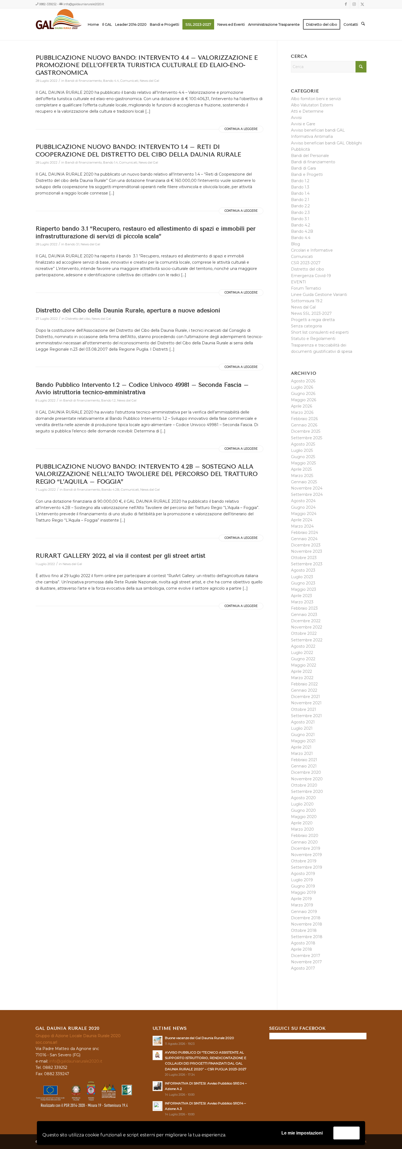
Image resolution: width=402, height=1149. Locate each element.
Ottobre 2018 (304, 930)
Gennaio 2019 (304, 911)
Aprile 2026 (301, 406)
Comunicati (129, 81)
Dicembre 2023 (306, 545)
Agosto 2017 (303, 968)
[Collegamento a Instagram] (354, 4)
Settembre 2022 (306, 640)
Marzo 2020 (302, 829)
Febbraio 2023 (304, 608)
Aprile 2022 (301, 671)
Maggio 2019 (303, 892)
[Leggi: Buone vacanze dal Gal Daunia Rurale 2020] (157, 1041)
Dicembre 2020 (306, 772)
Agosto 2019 (303, 873)
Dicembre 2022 (306, 620)
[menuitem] (93, 24)
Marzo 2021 (302, 753)
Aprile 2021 (301, 747)
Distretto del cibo (77, 319)
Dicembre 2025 (305, 431)
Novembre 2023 (306, 551)
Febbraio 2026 (304, 418)
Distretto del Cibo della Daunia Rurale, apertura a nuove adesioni (128, 310)
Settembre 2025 (306, 437)
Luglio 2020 (302, 804)
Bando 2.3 (300, 212)
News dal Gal (149, 81)
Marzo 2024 (302, 526)
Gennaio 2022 (304, 690)
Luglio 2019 (302, 879)
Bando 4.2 (300, 225)
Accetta (346, 1132)
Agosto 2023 (303, 570)
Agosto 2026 (303, 381)
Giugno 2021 (303, 734)
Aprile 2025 (301, 469)
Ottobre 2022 (304, 633)
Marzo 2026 (302, 412)
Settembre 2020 (307, 791)
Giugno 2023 (303, 583)
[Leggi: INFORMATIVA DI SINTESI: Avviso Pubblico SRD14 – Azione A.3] (157, 1106)
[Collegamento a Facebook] (346, 4)
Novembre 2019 (306, 854)
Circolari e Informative (312, 250)
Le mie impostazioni (302, 1133)
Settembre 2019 (306, 867)
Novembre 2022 (306, 627)
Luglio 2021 (302, 728)
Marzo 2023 (302, 602)
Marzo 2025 (302, 475)
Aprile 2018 (301, 949)
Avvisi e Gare (303, 123)
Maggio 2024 (303, 513)
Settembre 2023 (306, 564)
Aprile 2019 (301, 898)
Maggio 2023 (303, 589)
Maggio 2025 (303, 463)
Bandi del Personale (310, 155)
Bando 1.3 (300, 187)
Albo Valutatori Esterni (312, 105)
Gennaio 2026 (304, 425)
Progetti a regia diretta (313, 319)
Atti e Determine (307, 111)
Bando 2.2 (300, 205)
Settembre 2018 (306, 936)
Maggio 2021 (303, 740)
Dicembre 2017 (305, 955)
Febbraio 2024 (304, 532)
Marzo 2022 (302, 677)
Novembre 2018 (306, 924)
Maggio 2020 (304, 816)
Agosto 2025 (303, 444)
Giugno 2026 (303, 393)
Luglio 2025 (302, 450)
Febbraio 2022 (304, 684)
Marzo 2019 (302, 905)
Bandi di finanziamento (83, 81)
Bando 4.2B (110, 489)
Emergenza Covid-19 (311, 275)
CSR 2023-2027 (306, 262)
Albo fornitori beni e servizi (316, 98)
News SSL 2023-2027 (311, 313)
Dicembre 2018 (306, 917)
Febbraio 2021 (304, 759)
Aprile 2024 (301, 519)
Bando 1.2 (108, 400)
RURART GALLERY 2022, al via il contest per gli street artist (120, 555)
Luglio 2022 (302, 652)
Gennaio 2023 (304, 614)
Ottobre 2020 (304, 785)
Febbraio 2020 (304, 835)
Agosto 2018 (303, 943)
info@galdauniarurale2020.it (83, 4)
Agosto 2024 (303, 500)
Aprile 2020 (302, 823)
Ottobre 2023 (304, 557)
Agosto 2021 (303, 722)
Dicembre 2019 (305, 848)
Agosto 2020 (303, 797)
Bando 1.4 (110, 162)
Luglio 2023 (302, 576)
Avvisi (296, 117)
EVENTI (298, 282)
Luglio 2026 (302, 387)
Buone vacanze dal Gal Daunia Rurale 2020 (199, 1038)
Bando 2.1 (300, 199)
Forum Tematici (306, 288)
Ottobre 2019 (303, 861)
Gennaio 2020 (304, 842)
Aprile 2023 (301, 595)
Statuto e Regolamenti (313, 338)
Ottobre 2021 (303, 709)
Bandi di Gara (303, 168)
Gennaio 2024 (304, 538)
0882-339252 (48, 4)
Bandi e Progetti (307, 174)
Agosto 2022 (303, 646)
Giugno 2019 (303, 886)
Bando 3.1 (72, 244)
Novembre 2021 (306, 702)
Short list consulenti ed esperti (320, 332)
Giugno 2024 (303, 507)
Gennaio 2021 (304, 766)
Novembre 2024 (306, 488)
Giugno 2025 (303, 456)
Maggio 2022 (303, 665)
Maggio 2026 (303, 399)
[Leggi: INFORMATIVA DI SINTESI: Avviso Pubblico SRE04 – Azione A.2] (157, 1086)
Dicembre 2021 (305, 696)
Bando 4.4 (111, 81)
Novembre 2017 (306, 961)
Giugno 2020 (303, 810)
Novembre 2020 (307, 778)
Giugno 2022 (303, 658)
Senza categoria (306, 326)
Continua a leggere (241, 129)
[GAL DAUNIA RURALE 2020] (70, 24)
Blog (295, 244)
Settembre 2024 (307, 494)
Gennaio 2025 (304, 481)
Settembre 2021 (306, 715)
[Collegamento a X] (362, 4)
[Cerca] (363, 24)
